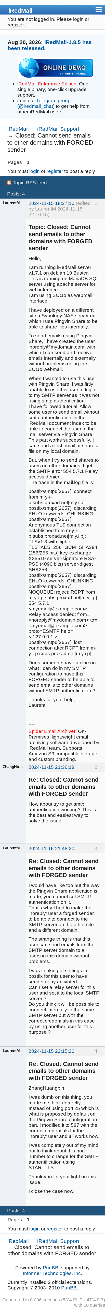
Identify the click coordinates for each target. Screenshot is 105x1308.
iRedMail (20, 10)
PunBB (50, 1267)
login (34, 171)
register (55, 171)
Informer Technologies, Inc (52, 1273)
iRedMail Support (58, 129)
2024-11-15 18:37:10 (51, 203)
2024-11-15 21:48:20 (51, 848)
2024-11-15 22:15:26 (51, 1051)
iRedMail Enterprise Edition (46, 83)
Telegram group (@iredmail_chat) (44, 103)
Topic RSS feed (30, 182)
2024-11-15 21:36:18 (51, 767)
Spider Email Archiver (52, 731)
